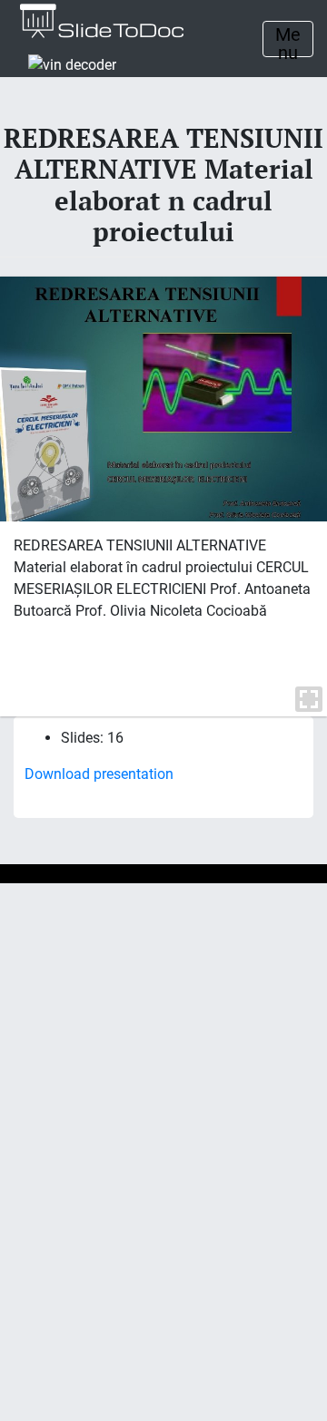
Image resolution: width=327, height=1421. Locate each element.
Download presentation (99, 774)
